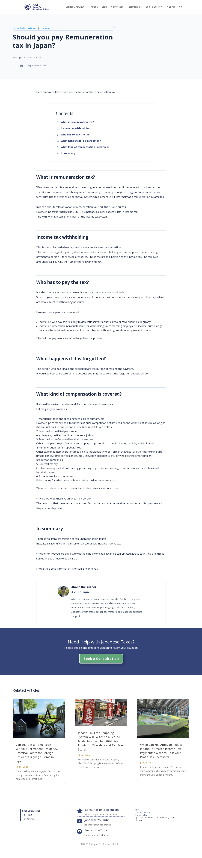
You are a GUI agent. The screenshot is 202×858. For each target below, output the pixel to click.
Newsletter (117, 7)
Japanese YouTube (97, 820)
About (94, 7)
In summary (68, 153)
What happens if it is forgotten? (81, 140)
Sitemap (138, 820)
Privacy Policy (141, 815)
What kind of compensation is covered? (85, 147)
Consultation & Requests (102, 810)
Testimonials (134, 7)
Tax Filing (27, 814)
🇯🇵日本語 (170, 7)
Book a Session (154, 7)
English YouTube (95, 830)
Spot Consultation (31, 810)
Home (138, 810)
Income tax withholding (75, 128)
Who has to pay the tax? (76, 134)
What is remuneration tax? (77, 122)
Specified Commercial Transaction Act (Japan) (154, 817)
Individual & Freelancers (25, 28)
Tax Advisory (28, 818)
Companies (44, 28)
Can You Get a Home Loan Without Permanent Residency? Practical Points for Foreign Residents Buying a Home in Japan (37, 753)
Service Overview (75, 7)
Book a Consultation (101, 658)
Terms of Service (142, 812)
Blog (104, 7)
